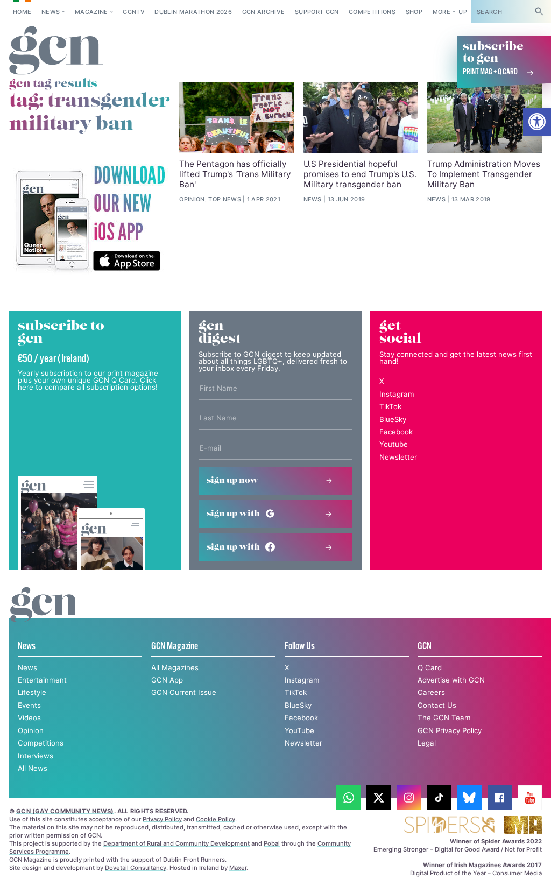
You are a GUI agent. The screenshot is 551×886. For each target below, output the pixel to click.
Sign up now (232, 480)
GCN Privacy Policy (450, 730)
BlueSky (392, 419)
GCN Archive (263, 12)
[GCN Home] (56, 51)
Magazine (91, 12)
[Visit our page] (348, 797)
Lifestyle (32, 692)
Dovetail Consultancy (135, 867)
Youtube (393, 444)
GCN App (167, 680)
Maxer (237, 867)
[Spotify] (90, 219)
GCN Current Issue (183, 692)
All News (32, 768)
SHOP (414, 12)
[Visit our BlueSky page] (469, 797)
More (441, 12)
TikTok (390, 406)
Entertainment (42, 680)
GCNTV (134, 12)
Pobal (272, 843)
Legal (427, 743)
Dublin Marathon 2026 (193, 12)
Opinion (31, 730)
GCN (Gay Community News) (65, 811)
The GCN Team (444, 717)
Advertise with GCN (451, 680)
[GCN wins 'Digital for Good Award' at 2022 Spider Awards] (449, 825)
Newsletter (398, 457)
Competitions (372, 12)
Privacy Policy (162, 819)
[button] (537, 122)
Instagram (396, 394)
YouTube (299, 730)
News (50, 12)
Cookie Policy (215, 819)
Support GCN (317, 12)
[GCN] (44, 614)
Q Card (430, 667)
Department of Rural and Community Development (176, 843)
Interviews (35, 755)
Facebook (396, 431)
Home (22, 12)
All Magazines (175, 667)
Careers (431, 692)
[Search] (539, 11)
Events (29, 705)
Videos (29, 717)
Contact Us (437, 705)
